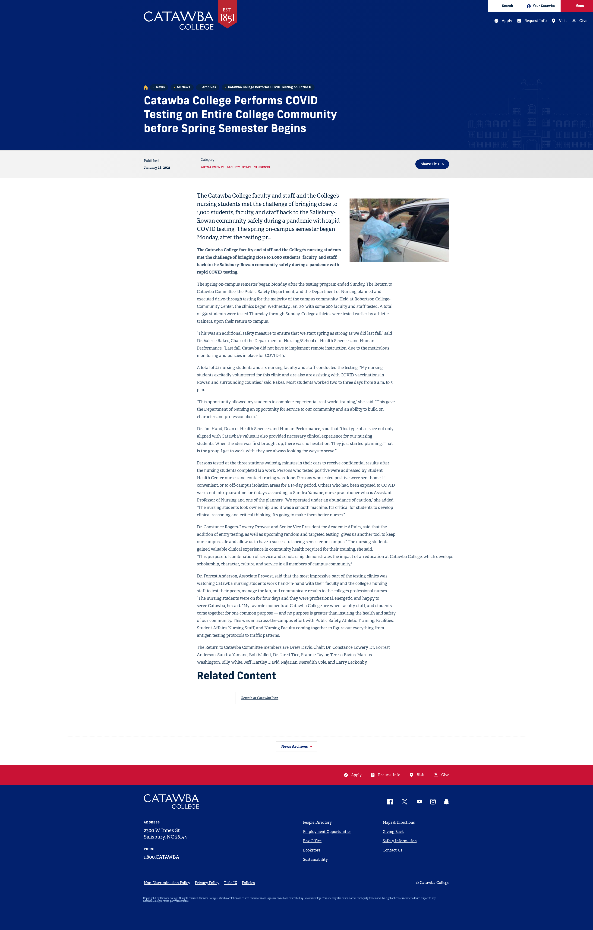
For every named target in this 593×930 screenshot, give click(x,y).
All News (183, 87)
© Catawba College (432, 882)
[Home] (146, 87)
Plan (259, 698)
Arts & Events (212, 167)
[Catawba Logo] (171, 801)
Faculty (233, 167)
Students (262, 167)
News (160, 87)
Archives (209, 87)
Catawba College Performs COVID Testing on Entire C (269, 87)
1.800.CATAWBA (161, 857)
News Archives (294, 746)
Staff (247, 167)
